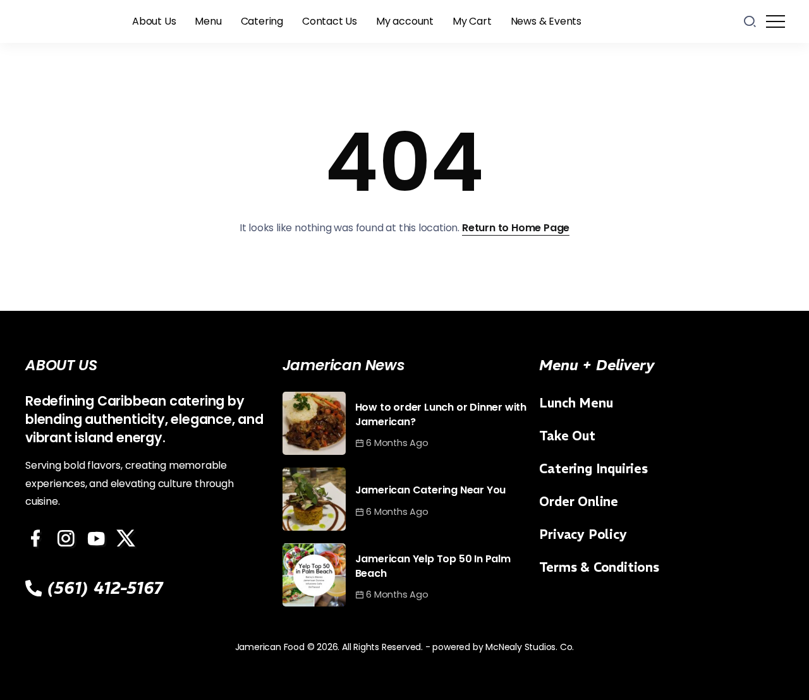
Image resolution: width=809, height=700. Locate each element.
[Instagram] (68, 538)
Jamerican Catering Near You (430, 490)
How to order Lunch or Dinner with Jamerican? (440, 414)
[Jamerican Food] (66, 20)
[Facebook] (37, 538)
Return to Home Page (515, 227)
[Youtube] (98, 538)
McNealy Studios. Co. (529, 647)
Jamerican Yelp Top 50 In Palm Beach (433, 566)
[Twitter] (128, 538)
